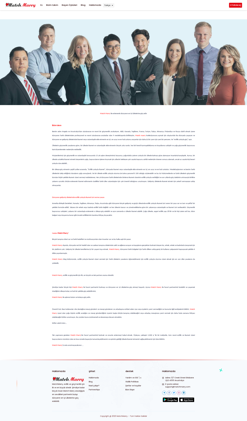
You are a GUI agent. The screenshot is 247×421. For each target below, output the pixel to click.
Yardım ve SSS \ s (133, 377)
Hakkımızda (95, 5)
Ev (41, 5)
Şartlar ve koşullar (133, 385)
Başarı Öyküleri (69, 5)
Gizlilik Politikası (132, 381)
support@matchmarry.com (177, 387)
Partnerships (94, 389)
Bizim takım (52, 5)
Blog (83, 5)
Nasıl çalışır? (94, 385)
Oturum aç (235, 5)
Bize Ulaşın (130, 389)
